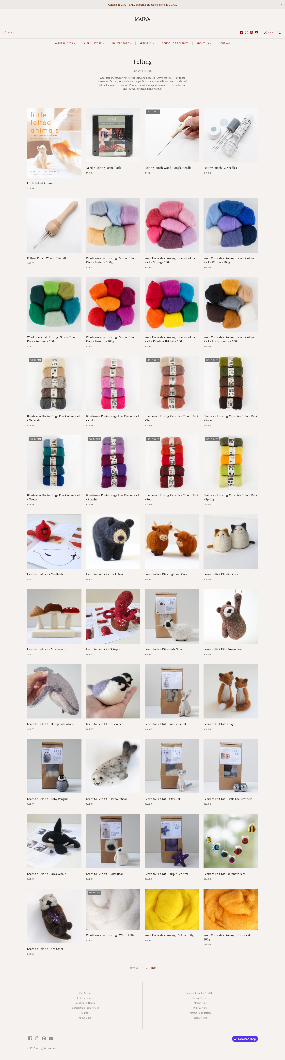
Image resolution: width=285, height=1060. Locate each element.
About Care (85, 1017)
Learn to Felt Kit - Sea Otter (45, 949)
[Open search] (5, 32)
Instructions (200, 1017)
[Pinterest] (251, 32)
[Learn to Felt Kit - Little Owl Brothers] (231, 766)
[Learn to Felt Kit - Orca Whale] (54, 841)
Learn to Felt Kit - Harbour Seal (106, 799)
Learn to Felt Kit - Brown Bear (223, 649)
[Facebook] (241, 32)
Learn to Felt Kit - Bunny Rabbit (165, 724)
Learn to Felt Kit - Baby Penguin (48, 799)
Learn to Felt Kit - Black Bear (104, 574)
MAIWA (142, 19)
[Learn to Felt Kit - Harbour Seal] (113, 766)
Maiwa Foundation (200, 1012)
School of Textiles (175, 43)
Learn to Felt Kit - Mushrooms (47, 649)
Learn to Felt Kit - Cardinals (45, 574)
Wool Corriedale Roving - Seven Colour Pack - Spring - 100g (170, 260)
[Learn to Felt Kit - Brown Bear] (231, 616)
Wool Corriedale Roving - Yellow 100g (169, 935)
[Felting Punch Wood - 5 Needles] (54, 225)
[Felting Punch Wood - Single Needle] (172, 135)
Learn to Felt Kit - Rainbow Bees (224, 874)
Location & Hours (85, 1003)
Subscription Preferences (85, 1007)
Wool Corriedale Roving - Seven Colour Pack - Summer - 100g (52, 339)
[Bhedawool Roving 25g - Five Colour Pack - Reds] (172, 462)
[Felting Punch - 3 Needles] (231, 135)
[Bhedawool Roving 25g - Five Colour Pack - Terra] (172, 383)
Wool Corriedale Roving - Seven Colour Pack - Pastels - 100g (111, 260)
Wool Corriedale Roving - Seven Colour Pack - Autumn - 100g (111, 339)
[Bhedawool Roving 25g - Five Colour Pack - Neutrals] (54, 383)
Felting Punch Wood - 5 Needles (48, 258)
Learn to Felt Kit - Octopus (103, 649)
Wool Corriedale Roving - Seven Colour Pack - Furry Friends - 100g (229, 339)
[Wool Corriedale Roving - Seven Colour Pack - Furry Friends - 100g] (231, 304)
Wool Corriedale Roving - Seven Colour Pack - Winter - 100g (229, 260)
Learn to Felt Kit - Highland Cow (166, 574)
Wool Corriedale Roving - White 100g (110, 935)
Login (271, 32)
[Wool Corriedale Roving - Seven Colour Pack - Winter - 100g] (231, 225)
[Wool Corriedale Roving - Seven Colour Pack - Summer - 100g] (54, 304)
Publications (200, 1007)
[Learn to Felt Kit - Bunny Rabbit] (172, 691)
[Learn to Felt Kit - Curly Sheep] (172, 616)
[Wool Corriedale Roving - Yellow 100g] (172, 909)
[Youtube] (256, 32)
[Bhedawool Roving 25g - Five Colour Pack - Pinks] (113, 383)
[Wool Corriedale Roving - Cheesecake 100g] (231, 909)
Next (153, 967)
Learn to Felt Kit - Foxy (219, 724)
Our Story (84, 993)
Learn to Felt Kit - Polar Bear (104, 874)
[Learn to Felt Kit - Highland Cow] (172, 541)
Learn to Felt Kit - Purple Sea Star (166, 874)
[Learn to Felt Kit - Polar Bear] (113, 841)
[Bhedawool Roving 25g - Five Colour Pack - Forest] (231, 383)
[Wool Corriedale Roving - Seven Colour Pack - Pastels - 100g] (113, 225)
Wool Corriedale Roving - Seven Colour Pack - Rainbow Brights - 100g (170, 339)
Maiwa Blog (200, 1003)
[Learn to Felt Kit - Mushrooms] (54, 616)
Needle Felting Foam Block (103, 168)
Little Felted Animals (41, 183)
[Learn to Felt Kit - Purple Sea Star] (172, 841)
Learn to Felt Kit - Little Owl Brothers (228, 799)
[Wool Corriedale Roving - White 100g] (113, 909)
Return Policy (85, 998)
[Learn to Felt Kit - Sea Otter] (54, 916)
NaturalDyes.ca (200, 998)
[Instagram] (246, 32)
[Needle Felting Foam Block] (113, 135)
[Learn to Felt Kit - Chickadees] (113, 691)
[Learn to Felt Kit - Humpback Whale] (54, 691)
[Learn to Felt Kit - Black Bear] (113, 541)
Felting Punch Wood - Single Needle (168, 168)
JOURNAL (224, 43)
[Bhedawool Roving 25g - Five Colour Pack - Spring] (231, 462)
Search (11, 32)
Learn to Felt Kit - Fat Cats (221, 574)
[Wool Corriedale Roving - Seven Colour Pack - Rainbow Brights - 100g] (172, 304)
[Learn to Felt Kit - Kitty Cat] (172, 766)
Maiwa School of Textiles (200, 993)
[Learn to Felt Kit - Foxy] (231, 691)
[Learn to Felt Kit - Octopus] (113, 616)
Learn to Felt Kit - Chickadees (105, 724)
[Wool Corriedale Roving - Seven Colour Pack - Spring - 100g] (172, 225)
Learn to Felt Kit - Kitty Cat (162, 799)
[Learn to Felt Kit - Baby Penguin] (54, 766)
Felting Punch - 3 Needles (220, 168)
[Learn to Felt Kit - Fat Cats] (231, 541)
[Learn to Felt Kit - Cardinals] (54, 541)
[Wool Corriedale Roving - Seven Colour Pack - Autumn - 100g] (113, 304)
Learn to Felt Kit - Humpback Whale (50, 724)
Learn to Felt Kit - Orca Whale (46, 874)
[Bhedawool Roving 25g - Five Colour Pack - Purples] (113, 462)
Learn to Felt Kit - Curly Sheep (164, 649)
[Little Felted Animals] (54, 143)
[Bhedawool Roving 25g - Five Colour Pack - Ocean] (54, 462)
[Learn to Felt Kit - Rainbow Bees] (231, 841)
